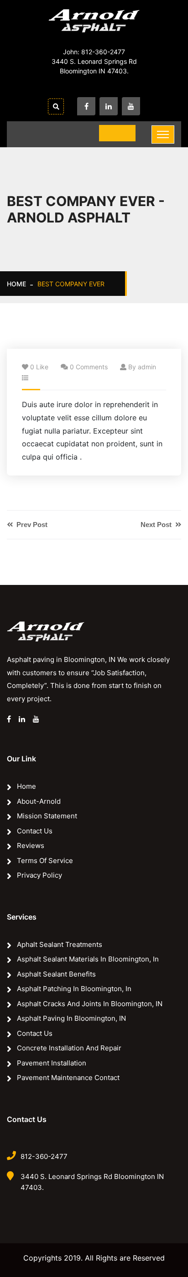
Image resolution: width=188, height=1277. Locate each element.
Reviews (30, 845)
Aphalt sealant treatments (59, 944)
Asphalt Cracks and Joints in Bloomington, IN (89, 1003)
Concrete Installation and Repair (69, 1048)
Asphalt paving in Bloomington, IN (71, 1018)
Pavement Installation (51, 1063)
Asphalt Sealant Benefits (56, 974)
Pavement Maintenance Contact (68, 1077)
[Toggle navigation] (162, 134)
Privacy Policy (39, 875)
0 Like (39, 367)
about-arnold (39, 801)
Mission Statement (47, 816)
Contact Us (34, 831)
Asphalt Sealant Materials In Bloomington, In (88, 959)
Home (16, 284)
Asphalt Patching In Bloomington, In (74, 988)
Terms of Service (45, 860)
